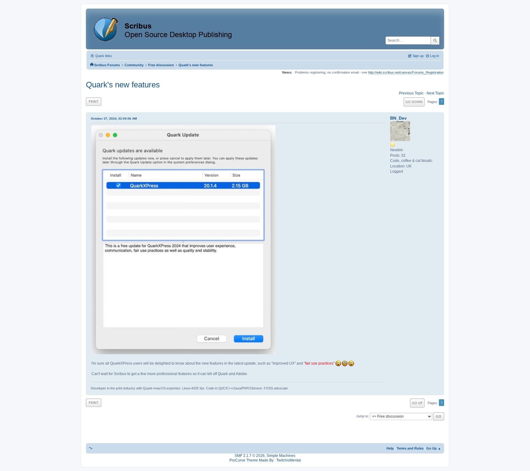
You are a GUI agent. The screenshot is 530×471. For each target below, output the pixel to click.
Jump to (362, 416)
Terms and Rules (410, 448)
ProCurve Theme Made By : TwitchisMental (265, 460)
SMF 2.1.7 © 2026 (250, 456)
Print (93, 101)
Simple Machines (281, 456)
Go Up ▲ (433, 448)
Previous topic (411, 93)
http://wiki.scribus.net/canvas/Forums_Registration (406, 72)
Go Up (417, 402)
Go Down (414, 101)
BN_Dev (398, 118)
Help (390, 448)
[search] (435, 40)
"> (90, 448)
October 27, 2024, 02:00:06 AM (114, 118)
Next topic (435, 93)
